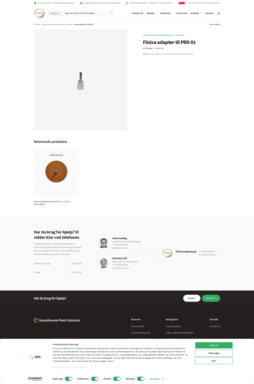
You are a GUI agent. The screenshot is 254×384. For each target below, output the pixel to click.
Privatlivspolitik (173, 326)
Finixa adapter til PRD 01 (84, 24)
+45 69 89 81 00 (208, 251)
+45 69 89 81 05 (121, 244)
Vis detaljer (154, 379)
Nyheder (194, 13)
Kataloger (182, 13)
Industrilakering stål (140, 332)
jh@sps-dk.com (121, 248)
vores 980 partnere (67, 348)
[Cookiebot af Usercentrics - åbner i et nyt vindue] (35, 379)
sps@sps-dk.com (208, 254)
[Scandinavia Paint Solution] (39, 13)
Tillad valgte (213, 353)
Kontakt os (215, 326)
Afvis (214, 361)
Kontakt (209, 13)
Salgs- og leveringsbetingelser (180, 332)
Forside (37, 24)
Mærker (150, 13)
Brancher (165, 13)
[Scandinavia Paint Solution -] (57, 320)
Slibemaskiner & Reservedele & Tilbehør (57, 24)
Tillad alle (214, 345)
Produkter (137, 13)
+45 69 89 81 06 (121, 264)
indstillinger (81, 358)
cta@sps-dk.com (121, 268)
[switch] (95, 379)
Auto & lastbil (137, 326)
